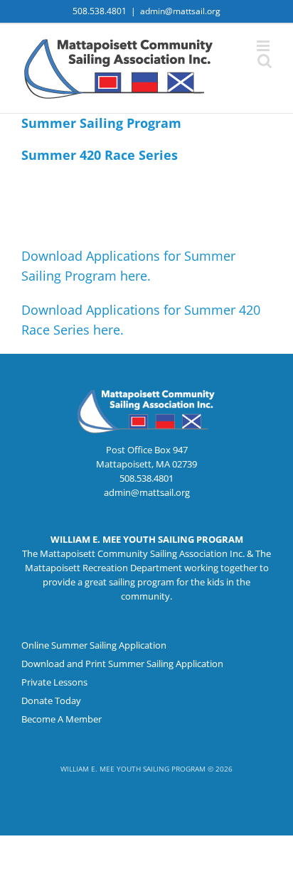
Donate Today (51, 700)
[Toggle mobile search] (264, 60)
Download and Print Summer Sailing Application (122, 663)
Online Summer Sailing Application (93, 645)
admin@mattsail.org (180, 11)
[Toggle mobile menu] (264, 45)
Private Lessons (54, 682)
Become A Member (61, 719)
